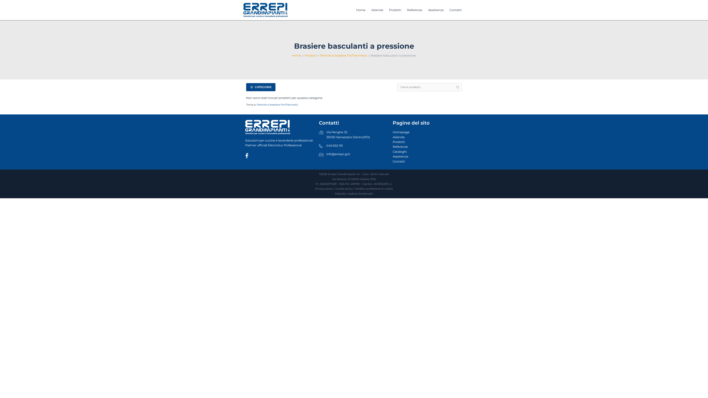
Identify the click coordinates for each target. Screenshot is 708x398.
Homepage (401, 132)
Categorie (263, 87)
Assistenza (400, 156)
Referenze (400, 147)
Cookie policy (344, 188)
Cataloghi (400, 151)
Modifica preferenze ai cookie (374, 188)
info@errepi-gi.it (338, 154)
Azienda (399, 137)
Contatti (399, 161)
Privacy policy (324, 188)
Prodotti (399, 142)
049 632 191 (334, 145)
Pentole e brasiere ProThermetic (277, 104)
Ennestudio (366, 193)
